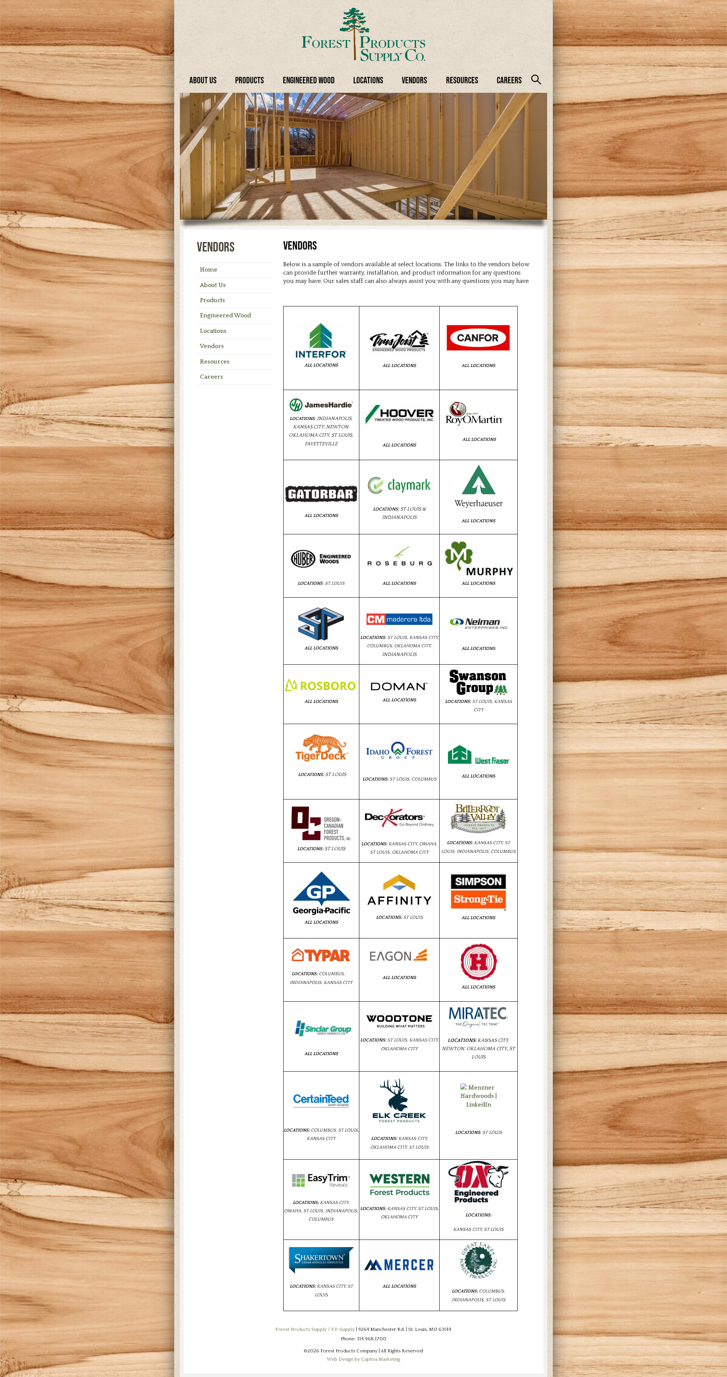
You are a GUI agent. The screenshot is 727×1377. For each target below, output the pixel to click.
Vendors (414, 80)
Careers (509, 80)
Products (249, 80)
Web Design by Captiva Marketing (363, 1359)
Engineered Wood (309, 80)
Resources (462, 80)
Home (208, 269)
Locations (368, 80)
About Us (203, 80)
